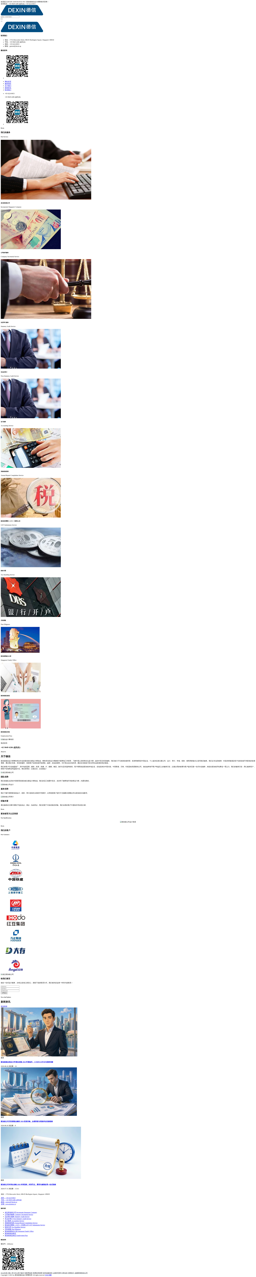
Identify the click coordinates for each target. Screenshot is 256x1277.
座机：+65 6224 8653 (8, 1198)
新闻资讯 (8, 88)
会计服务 (14, 1221)
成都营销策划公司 (81, 1273)
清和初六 (71, 1273)
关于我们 (8, 86)
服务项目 (8, 83)
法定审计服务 (17, 1216)
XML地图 (48, 1275)
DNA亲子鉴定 (19, 1273)
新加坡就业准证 (16, 1235)
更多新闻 (4, 1006)
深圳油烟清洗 (47, 1273)
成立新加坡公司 (21, 1212)
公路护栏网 (57, 1273)
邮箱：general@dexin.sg (9, 1202)
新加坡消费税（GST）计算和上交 (25, 1225)
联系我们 (8, 90)
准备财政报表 (21, 1223)
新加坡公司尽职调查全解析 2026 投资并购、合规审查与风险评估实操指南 (27, 1121)
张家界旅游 (28, 1273)
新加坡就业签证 (10, 1233)
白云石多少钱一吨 (7, 1273)
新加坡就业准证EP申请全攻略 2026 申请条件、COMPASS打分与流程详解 (27, 1062)
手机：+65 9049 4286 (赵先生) (11, 1200)
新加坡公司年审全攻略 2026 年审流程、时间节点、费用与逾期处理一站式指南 (28, 1184)
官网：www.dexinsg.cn (8, 1204)
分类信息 (64, 1273)
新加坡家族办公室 (19, 1231)
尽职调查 (13, 1229)
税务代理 (15, 1227)
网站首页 (8, 81)
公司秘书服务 (19, 1214)
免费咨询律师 (37, 1273)
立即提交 (4, 993)
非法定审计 (18, 1219)
